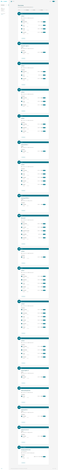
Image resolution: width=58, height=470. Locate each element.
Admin (1, 468)
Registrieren (50, 1)
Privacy (55, 468)
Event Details (23, 38)
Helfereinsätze (2, 5)
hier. (32, 7)
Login (53, 1)
